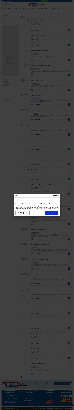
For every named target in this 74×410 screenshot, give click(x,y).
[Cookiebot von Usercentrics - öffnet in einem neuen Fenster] (54, 195)
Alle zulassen (51, 213)
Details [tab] (37, 198)
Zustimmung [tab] (22, 198)
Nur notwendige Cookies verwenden (22, 213)
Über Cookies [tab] (52, 198)
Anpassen (36, 213)
